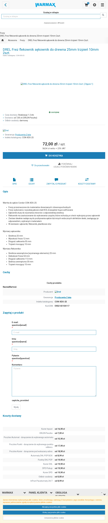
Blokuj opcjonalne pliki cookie (54, 512)
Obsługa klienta (61, 494)
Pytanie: (21, 357)
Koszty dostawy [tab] (87, 184)
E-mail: (19, 323)
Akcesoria (12, 40)
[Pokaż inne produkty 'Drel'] (54, 130)
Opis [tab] (14, 184)
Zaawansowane (50, 23)
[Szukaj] (103, 15)
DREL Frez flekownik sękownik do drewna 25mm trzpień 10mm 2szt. (58, 40)
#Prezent (61, 23)
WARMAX (7, 492)
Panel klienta (38, 492)
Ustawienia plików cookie (54, 518)
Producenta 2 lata (23, 135)
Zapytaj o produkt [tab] (56, 184)
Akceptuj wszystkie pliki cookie (54, 507)
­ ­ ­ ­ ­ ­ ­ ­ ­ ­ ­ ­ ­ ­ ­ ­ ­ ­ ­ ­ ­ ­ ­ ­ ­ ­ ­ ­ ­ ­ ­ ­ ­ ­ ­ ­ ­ (92, 494)
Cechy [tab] (32, 184)
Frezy (22, 40)
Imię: (19, 340)
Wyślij (16, 407)
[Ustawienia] (94, 5)
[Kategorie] (102, 5)
